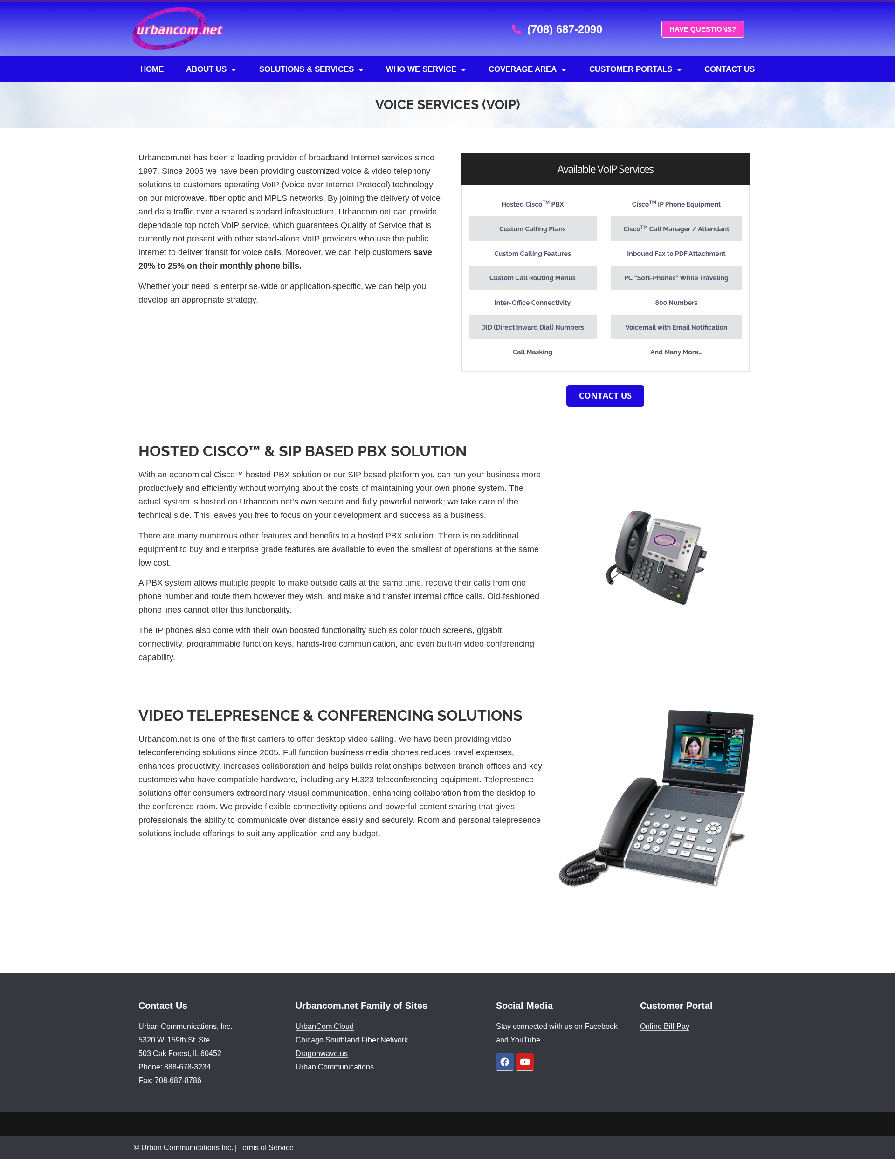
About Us (206, 69)
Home (152, 69)
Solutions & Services (306, 69)
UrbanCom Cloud (325, 1026)
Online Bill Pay (664, 1026)
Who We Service (421, 69)
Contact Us (729, 69)
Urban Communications (335, 1067)
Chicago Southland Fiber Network (352, 1040)
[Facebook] (505, 1062)
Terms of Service (266, 1148)
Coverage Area (523, 69)
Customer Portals (630, 69)
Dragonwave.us (322, 1053)
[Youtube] (525, 1062)
